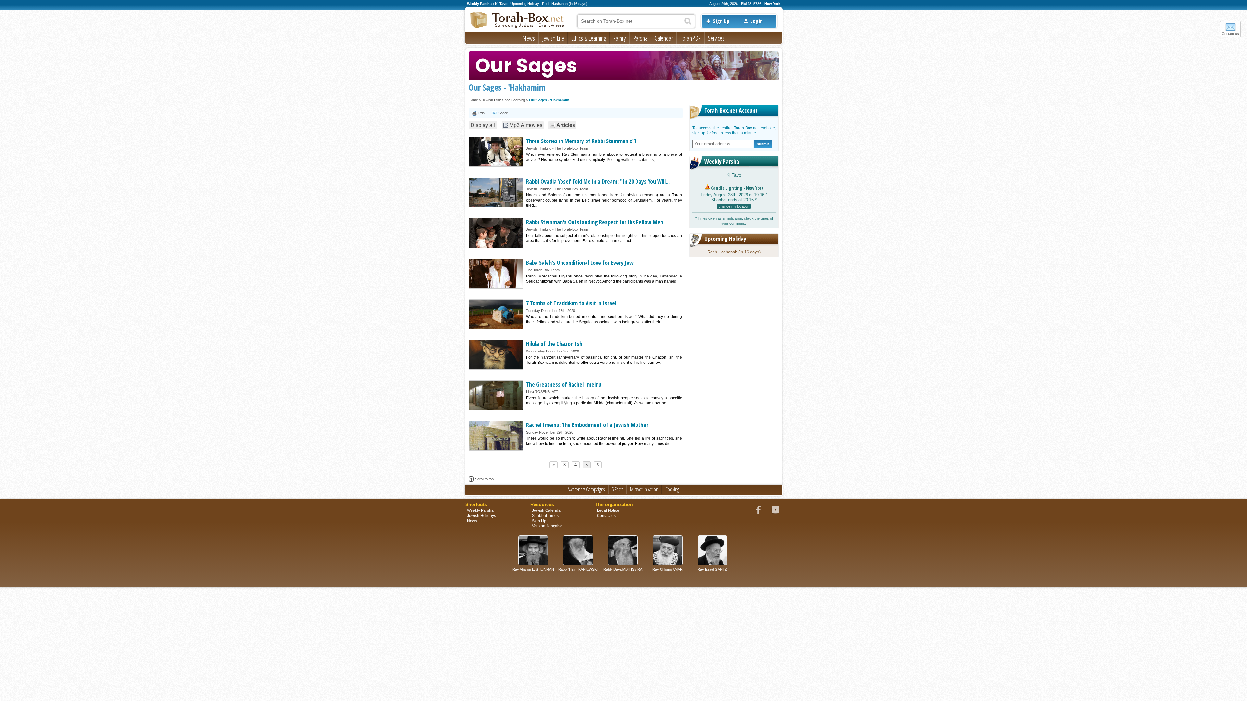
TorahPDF (690, 38)
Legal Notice (608, 510)
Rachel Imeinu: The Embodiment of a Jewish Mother (587, 425)
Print (481, 113)
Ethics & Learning (588, 38)
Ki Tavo (733, 175)
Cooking (672, 489)
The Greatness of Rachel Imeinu (563, 384)
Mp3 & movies (526, 125)
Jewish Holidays (481, 515)
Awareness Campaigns (586, 489)
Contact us (1230, 34)
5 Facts (617, 489)
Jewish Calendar (547, 510)
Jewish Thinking (538, 148)
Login (756, 21)
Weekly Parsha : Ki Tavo (487, 4)
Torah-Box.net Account (731, 110)
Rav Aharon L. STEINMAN (533, 569)
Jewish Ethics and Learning (503, 100)
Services (716, 38)
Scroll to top (484, 479)
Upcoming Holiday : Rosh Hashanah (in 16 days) (548, 4)
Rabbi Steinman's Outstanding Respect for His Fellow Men (594, 222)
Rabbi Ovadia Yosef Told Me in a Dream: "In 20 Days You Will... (598, 181)
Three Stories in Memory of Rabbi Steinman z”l (581, 141)
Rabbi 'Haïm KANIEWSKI (578, 569)
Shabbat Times (545, 515)
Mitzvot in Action (644, 489)
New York (772, 4)
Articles (565, 125)
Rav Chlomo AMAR (667, 569)
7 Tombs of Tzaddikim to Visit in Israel (571, 303)
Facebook (758, 509)
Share (503, 113)
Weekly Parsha (721, 161)
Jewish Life (553, 38)
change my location (734, 206)
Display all (483, 125)
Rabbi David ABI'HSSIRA (622, 569)
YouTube (775, 509)
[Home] (517, 20)
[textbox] (636, 21)
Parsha (640, 38)
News (529, 38)
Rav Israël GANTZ (712, 569)
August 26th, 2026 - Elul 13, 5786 (735, 4)
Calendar (664, 38)
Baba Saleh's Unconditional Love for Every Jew (580, 262)
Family (619, 38)
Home (473, 100)
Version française (547, 526)
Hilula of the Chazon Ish (554, 344)
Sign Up (721, 21)
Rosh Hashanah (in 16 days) (734, 252)
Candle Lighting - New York (737, 188)
